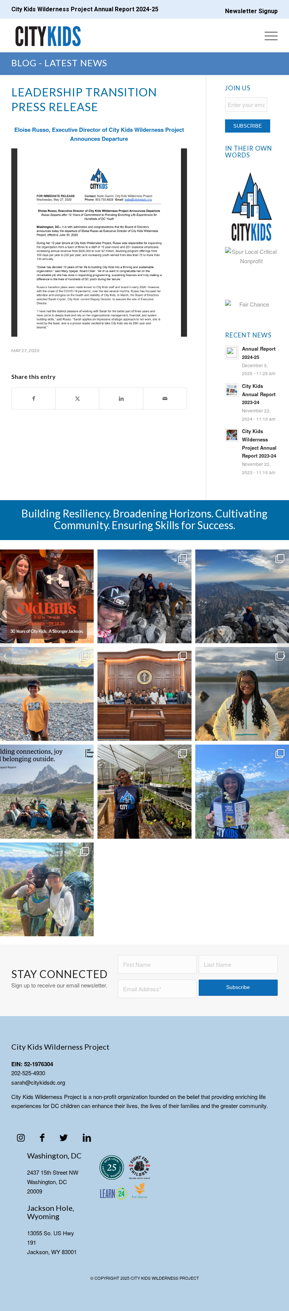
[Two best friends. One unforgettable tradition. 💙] (242, 596)
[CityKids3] (48, 35)
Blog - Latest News (59, 62)
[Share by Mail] (165, 398)
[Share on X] (77, 398)
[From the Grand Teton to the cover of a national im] (47, 791)
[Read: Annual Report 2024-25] (232, 352)
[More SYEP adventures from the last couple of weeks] (144, 694)
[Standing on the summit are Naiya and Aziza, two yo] (144, 596)
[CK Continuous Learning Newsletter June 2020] (283, 655)
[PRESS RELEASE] (6, 655)
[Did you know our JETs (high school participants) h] (242, 694)
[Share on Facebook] (33, 398)
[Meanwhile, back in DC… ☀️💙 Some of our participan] (144, 791)
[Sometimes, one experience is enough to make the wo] (47, 596)
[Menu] (267, 35)
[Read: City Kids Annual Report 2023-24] (232, 390)
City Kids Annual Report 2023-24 (258, 394)
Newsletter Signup (251, 11)
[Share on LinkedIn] (121, 398)
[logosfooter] (125, 1178)
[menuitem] (249, 8)
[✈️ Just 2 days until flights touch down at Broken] (47, 889)
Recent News (248, 335)
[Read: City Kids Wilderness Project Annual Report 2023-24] (232, 435)
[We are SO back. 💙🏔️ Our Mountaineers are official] (242, 791)
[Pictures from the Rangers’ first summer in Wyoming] (47, 694)
